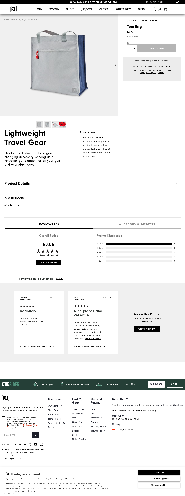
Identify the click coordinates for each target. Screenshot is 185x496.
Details (168, 66)
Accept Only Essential (159, 479)
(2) (139, 20)
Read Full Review (93, 339)
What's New (123, 9)
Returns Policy (98, 431)
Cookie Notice (72, 479)
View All (59, 279)
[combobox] (9, 493)
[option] (59, 65)
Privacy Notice (55, 479)
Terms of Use (43, 479)
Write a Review (150, 20)
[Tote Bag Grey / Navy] (59, 65)
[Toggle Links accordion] (58, 399)
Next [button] (115, 65)
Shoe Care (53, 410)
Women (54, 9)
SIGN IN (174, 384)
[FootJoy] (13, 9)
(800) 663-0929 (119, 416)
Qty (129, 43)
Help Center (127, 405)
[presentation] (49, 224)
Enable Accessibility (155, 2)
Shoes (70, 9)
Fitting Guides (79, 439)
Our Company (55, 406)
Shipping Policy (98, 426)
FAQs (93, 409)
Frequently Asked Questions (169, 405)
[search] (154, 9)
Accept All (159, 472)
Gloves (103, 9)
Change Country (125, 429)
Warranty (95, 422)
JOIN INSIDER (156, 384)
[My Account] (159, 9)
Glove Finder (78, 422)
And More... (132, 384)
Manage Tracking (159, 485)
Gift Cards (77, 426)
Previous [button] (3, 65)
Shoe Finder (78, 409)
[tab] (165, 9)
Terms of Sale (55, 419)
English (7, 493)
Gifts (141, 9)
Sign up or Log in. (148, 73)
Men (39, 9)
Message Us (118, 424)
